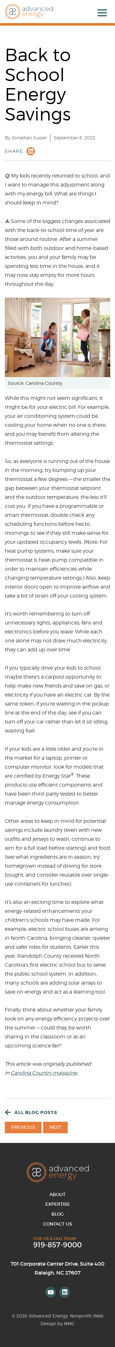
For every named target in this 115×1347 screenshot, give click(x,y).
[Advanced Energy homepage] (29, 11)
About (57, 1194)
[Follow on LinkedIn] (64, 1292)
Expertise (57, 1204)
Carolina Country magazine (44, 1073)
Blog (57, 1214)
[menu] (102, 13)
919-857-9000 (57, 1245)
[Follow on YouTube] (50, 1292)
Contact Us (57, 1224)
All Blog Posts (35, 1112)
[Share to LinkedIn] (31, 151)
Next (55, 1127)
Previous (23, 1127)
